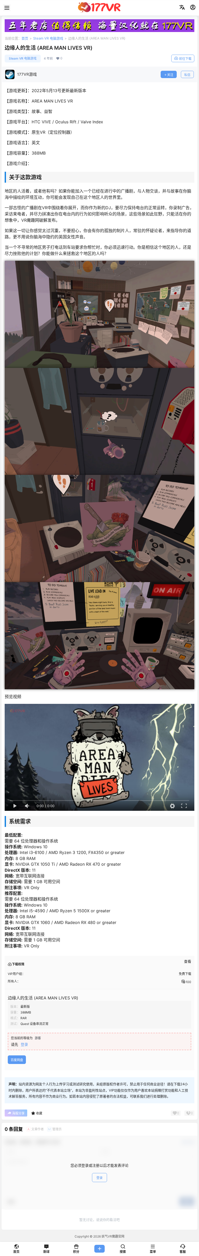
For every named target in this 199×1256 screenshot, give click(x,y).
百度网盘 (17, 1060)
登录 (24, 1044)
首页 (25, 38)
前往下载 (185, 59)
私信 (187, 75)
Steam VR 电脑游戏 (48, 38)
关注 (170, 75)
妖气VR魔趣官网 (112, 1236)
